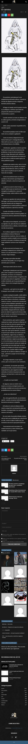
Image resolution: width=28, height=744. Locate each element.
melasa (4, 11)
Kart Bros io (4, 627)
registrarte (16, 648)
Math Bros (4, 624)
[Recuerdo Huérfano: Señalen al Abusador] (7, 560)
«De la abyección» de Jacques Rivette (6, 459)
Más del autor (16, 480)
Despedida (7, 630)
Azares (6, 5)
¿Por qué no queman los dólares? (17, 633)
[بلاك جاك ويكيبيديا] (20, 610)
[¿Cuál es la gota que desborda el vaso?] (4, 673)
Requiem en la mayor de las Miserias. (15, 627)
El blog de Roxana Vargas (15, 677)
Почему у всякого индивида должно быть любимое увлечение (16, 485)
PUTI (3, 636)
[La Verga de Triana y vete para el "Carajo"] (20, 558)
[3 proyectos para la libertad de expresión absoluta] (4, 666)
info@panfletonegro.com (17, 728)
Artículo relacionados (6, 480)
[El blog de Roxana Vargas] (4, 679)
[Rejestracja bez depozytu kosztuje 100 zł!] (4, 498)
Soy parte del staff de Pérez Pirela (20, 459)
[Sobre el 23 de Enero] (20, 584)
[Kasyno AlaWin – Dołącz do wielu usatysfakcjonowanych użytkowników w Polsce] (7, 599)
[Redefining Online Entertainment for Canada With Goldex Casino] (4, 491)
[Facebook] (12, 737)
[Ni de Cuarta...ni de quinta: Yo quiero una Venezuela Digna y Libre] (20, 597)
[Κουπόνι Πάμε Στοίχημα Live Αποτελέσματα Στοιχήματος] (7, 573)
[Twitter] (15, 737)
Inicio (2, 5)
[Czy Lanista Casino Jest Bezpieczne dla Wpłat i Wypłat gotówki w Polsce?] (20, 571)
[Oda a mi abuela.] (5, 552)
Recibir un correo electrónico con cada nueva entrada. (13, 541)
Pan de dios (10, 624)
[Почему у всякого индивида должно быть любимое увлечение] (4, 485)
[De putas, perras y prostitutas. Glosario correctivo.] (7, 586)
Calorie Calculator (6, 633)
